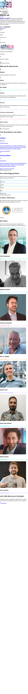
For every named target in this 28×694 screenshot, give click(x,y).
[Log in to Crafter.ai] (8, 18)
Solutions (2, 8)
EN (2, 17)
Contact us (4, 503)
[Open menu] (10, 18)
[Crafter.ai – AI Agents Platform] (6, 7)
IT (0, 17)
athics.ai (3, 28)
